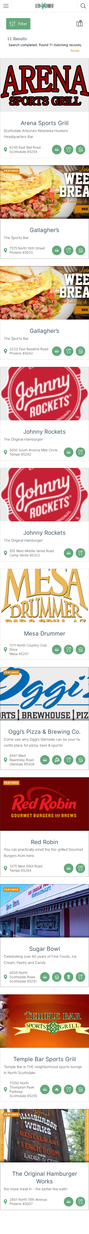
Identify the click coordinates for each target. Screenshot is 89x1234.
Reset (75, 51)
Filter (22, 23)
